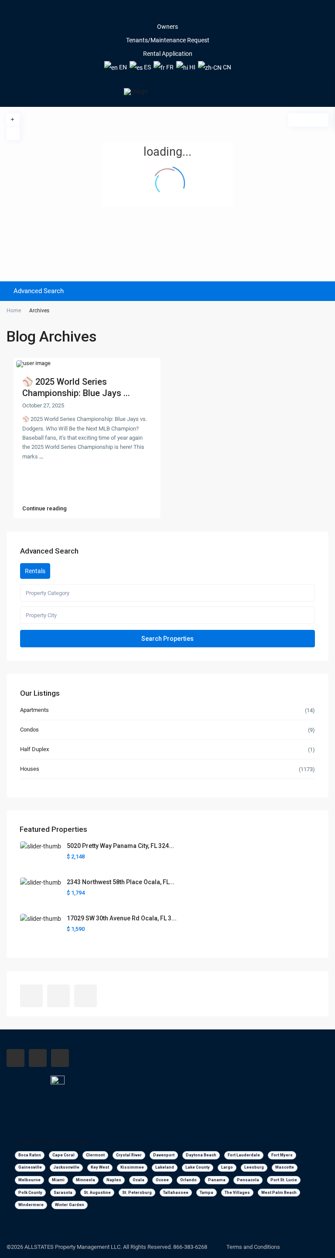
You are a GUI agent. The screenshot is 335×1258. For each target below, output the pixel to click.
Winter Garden (69, 1205)
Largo (227, 1167)
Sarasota (63, 1192)
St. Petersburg (137, 1192)
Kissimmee (132, 1167)
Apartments (34, 710)
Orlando (188, 1180)
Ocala (138, 1180)
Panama (217, 1180)
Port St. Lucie (283, 1180)
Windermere (31, 1205)
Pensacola (248, 1180)
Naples (113, 1180)
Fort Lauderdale (244, 1155)
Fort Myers (282, 1155)
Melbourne (29, 1180)
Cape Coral (63, 1155)
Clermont (95, 1155)
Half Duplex (34, 749)
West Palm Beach (279, 1192)
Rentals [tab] (35, 570)
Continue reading (44, 509)
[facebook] (155, 13)
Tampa (206, 1192)
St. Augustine (97, 1192)
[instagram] (180, 13)
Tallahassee (175, 1192)
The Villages (237, 1192)
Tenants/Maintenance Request (167, 40)
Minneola (85, 1180)
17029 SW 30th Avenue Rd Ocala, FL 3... (122, 918)
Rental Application (167, 53)
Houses (29, 769)
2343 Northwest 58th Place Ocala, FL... (120, 882)
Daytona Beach (201, 1155)
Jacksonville (66, 1167)
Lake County (197, 1167)
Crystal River (129, 1155)
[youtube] (167, 13)
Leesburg (254, 1167)
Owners (167, 26)
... (41, 456)
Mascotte (284, 1167)
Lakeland (164, 1167)
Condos (29, 729)
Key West (100, 1167)
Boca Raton (29, 1155)
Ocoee (162, 1180)
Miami (58, 1180)
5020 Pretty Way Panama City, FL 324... (120, 845)
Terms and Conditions (253, 1247)
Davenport (163, 1155)
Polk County (30, 1192)
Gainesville (30, 1167)
